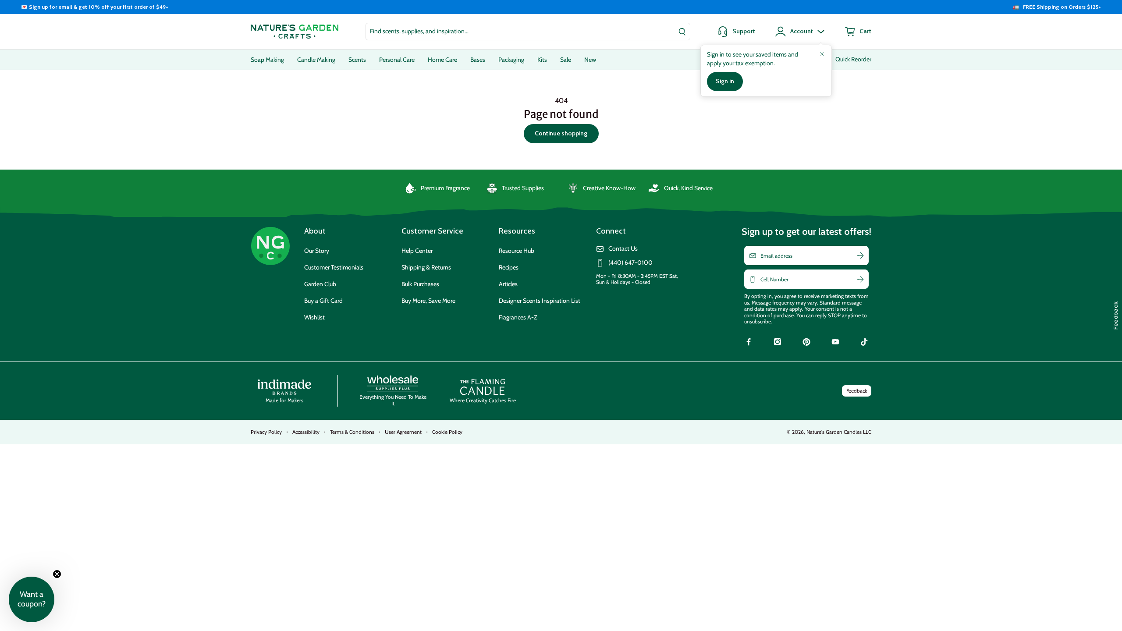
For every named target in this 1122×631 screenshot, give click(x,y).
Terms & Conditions (352, 432)
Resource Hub (516, 251)
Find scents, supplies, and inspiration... (419, 31)
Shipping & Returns (426, 267)
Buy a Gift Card (323, 301)
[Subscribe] (860, 255)
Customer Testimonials (333, 267)
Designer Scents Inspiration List (539, 301)
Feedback (856, 390)
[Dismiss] (822, 54)
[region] (561, 7)
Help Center (417, 251)
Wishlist (314, 317)
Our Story (316, 251)
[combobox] (528, 31)
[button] (31, 599)
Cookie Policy (447, 432)
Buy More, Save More (428, 301)
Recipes (508, 267)
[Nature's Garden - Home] (294, 32)
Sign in (725, 81)
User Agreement (403, 432)
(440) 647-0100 (630, 262)
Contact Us (623, 248)
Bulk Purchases (420, 284)
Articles (508, 284)
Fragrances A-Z (518, 317)
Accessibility (306, 432)
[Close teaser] (57, 574)
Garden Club (320, 284)
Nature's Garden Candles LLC (838, 432)
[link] (749, 343)
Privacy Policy (266, 432)
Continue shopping (561, 133)
